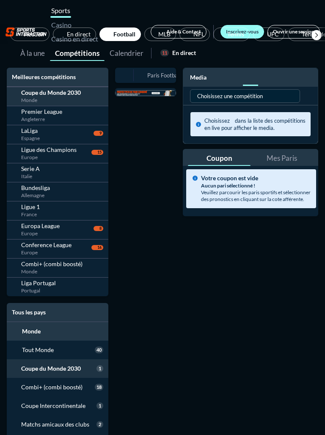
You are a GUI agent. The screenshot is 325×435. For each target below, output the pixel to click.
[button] (316, 35)
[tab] (32, 52)
